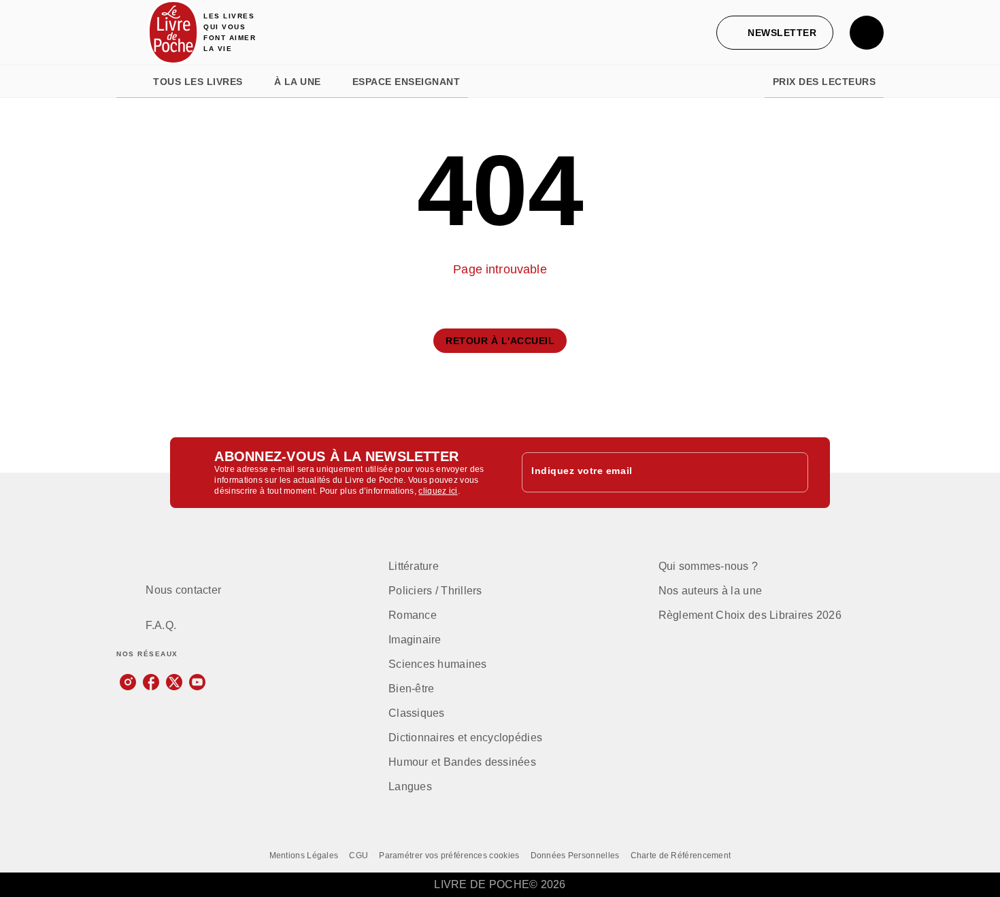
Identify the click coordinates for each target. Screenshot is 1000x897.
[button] (774, 33)
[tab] (130, 81)
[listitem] (127, 682)
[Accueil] (173, 32)
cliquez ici (437, 491)
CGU (358, 855)
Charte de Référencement (681, 855)
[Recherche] (867, 33)
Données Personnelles (575, 855)
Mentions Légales (304, 855)
